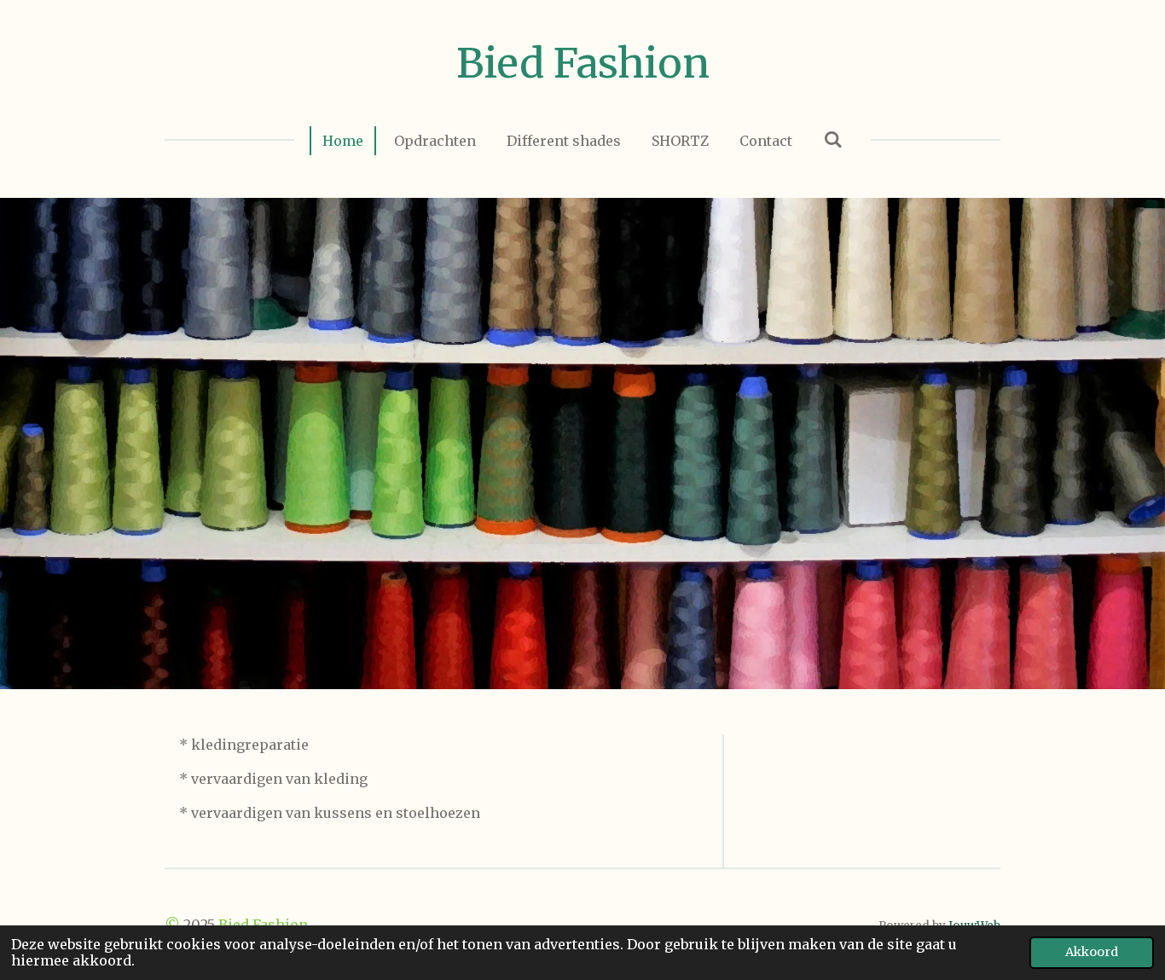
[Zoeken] (832, 139)
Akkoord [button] (1091, 952)
